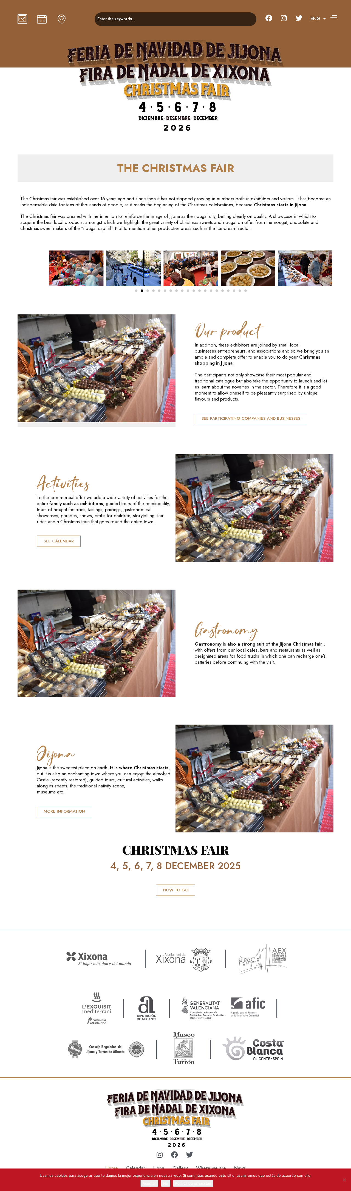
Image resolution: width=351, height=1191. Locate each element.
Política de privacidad (193, 1183)
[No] (344, 1179)
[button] (57, 269)
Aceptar (149, 1183)
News (240, 1168)
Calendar (135, 1168)
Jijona (158, 1168)
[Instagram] (284, 18)
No (165, 1183)
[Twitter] (299, 18)
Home (111, 1168)
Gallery (180, 1168)
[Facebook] (269, 18)
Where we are (211, 1168)
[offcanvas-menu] (334, 17)
